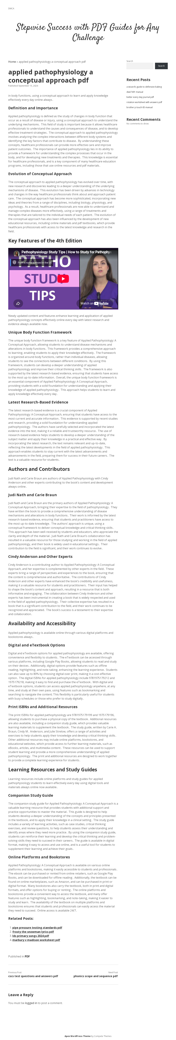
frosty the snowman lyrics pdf (33, 932)
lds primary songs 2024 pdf (30, 936)
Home (12, 62)
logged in (31, 1003)
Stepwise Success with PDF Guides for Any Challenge (88, 32)
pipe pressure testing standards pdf (37, 927)
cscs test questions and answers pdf (33, 976)
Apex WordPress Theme (78, 1036)
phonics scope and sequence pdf (96, 976)
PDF (27, 956)
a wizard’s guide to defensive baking (144, 86)
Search (129, 61)
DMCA (11, 8)
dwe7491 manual (134, 91)
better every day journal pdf (140, 97)
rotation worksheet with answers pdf (144, 102)
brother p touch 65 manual (139, 107)
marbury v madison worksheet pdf (36, 940)
